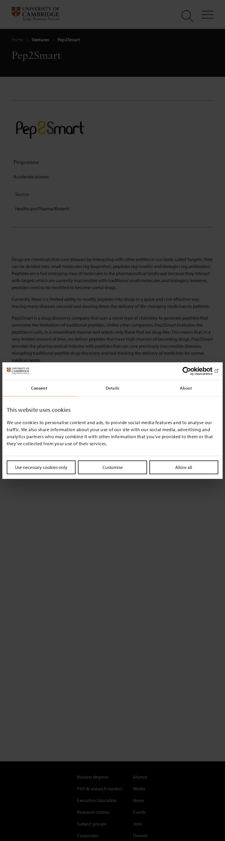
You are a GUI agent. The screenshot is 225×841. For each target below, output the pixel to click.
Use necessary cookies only (41, 467)
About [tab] (186, 387)
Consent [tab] (39, 387)
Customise (113, 467)
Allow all (183, 467)
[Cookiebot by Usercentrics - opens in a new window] (192, 370)
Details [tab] (112, 387)
